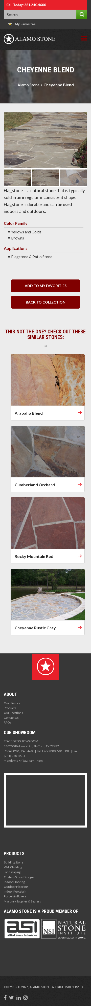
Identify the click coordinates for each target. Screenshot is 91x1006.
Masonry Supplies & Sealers (22, 901)
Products (10, 708)
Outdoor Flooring (16, 887)
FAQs (7, 722)
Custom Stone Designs (19, 877)
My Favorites (25, 24)
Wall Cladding (13, 867)
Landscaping (12, 872)
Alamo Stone (28, 84)
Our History (12, 703)
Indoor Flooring (14, 882)
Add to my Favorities (45, 286)
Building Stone (13, 862)
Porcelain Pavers (15, 896)
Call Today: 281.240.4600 (26, 5)
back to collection (45, 302)
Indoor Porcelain (15, 891)
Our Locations (13, 713)
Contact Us (11, 717)
